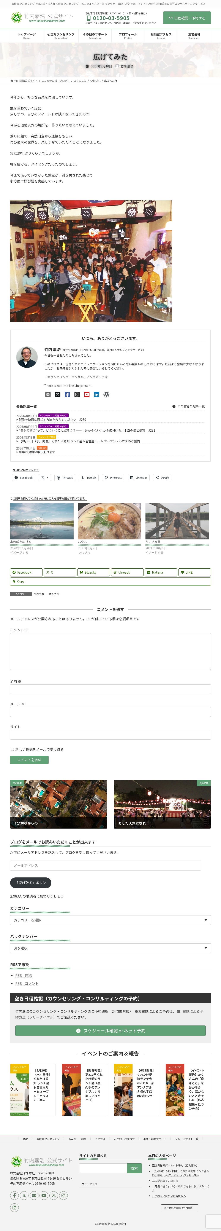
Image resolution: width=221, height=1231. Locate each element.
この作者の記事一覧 (191, 406)
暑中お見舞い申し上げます (37, 452)
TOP (25, 1138)
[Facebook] (67, 394)
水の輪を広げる (20, 541)
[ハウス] (109, 521)
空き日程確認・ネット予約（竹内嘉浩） (175, 1165)
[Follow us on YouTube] (43, 1195)
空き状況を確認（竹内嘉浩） (179, 1207)
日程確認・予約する (189, 18)
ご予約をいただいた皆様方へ (169, 1196)
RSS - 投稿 (23, 975)
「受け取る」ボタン (30, 882)
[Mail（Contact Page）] (48, 394)
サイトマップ (89, 1184)
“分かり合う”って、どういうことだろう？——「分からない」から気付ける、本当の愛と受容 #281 (87, 430)
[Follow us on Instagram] (63, 1195)
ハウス (82, 541)
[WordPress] (106, 394)
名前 (15, 681)
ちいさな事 (153, 541)
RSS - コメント (27, 983)
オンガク (54, 594)
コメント (19, 629)
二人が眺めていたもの (165, 1180)
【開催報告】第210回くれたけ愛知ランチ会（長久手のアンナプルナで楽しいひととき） (94, 1085)
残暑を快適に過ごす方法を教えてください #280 (52, 419)
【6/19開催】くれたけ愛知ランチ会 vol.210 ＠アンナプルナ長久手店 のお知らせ (145, 1083)
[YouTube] (87, 394)
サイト (15, 726)
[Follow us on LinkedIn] (14, 1207)
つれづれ (42, 448)
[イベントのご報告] (71, 1076)
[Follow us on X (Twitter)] (24, 1195)
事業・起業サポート (155, 1138)
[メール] (34, 1195)
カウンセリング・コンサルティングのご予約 (77, 377)
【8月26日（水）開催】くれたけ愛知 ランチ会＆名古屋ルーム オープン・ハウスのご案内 (79, 441)
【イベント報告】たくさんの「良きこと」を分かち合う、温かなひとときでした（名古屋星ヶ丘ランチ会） (196, 1089)
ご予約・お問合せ (124, 1138)
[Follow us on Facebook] (14, 1195)
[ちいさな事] (177, 521)
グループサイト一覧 (186, 1138)
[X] (58, 394)
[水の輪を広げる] (42, 521)
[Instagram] (77, 394)
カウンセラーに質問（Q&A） (53, 415)
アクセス (100, 1138)
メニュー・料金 (77, 1138)
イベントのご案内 (46, 437)
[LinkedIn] (96, 394)
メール (17, 703)
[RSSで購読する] (53, 1195)
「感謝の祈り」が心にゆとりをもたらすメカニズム (180, 1188)
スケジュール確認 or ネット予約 (114, 1030)
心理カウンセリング (48, 1138)
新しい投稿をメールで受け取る (39, 749)
